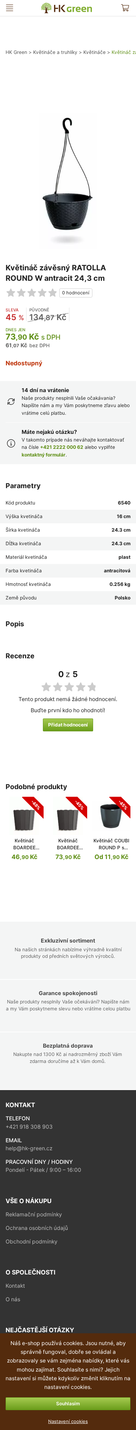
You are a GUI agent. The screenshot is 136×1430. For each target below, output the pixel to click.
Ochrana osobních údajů (37, 1228)
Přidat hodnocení (68, 725)
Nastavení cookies (68, 1421)
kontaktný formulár (44, 455)
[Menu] (9, 7)
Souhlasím (68, 1403)
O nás (13, 1299)
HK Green (46, 5)
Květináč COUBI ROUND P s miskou (111, 847)
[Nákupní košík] (125, 7)
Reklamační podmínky (34, 1214)
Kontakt (15, 1285)
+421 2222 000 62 (61, 447)
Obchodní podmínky (32, 1241)
